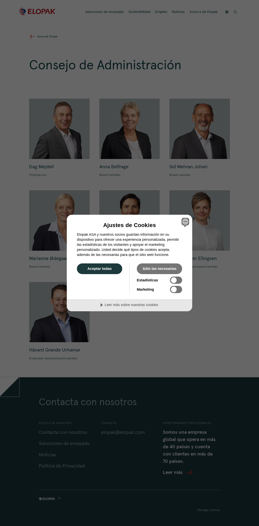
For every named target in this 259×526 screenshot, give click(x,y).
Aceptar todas (99, 269)
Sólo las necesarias (159, 269)
